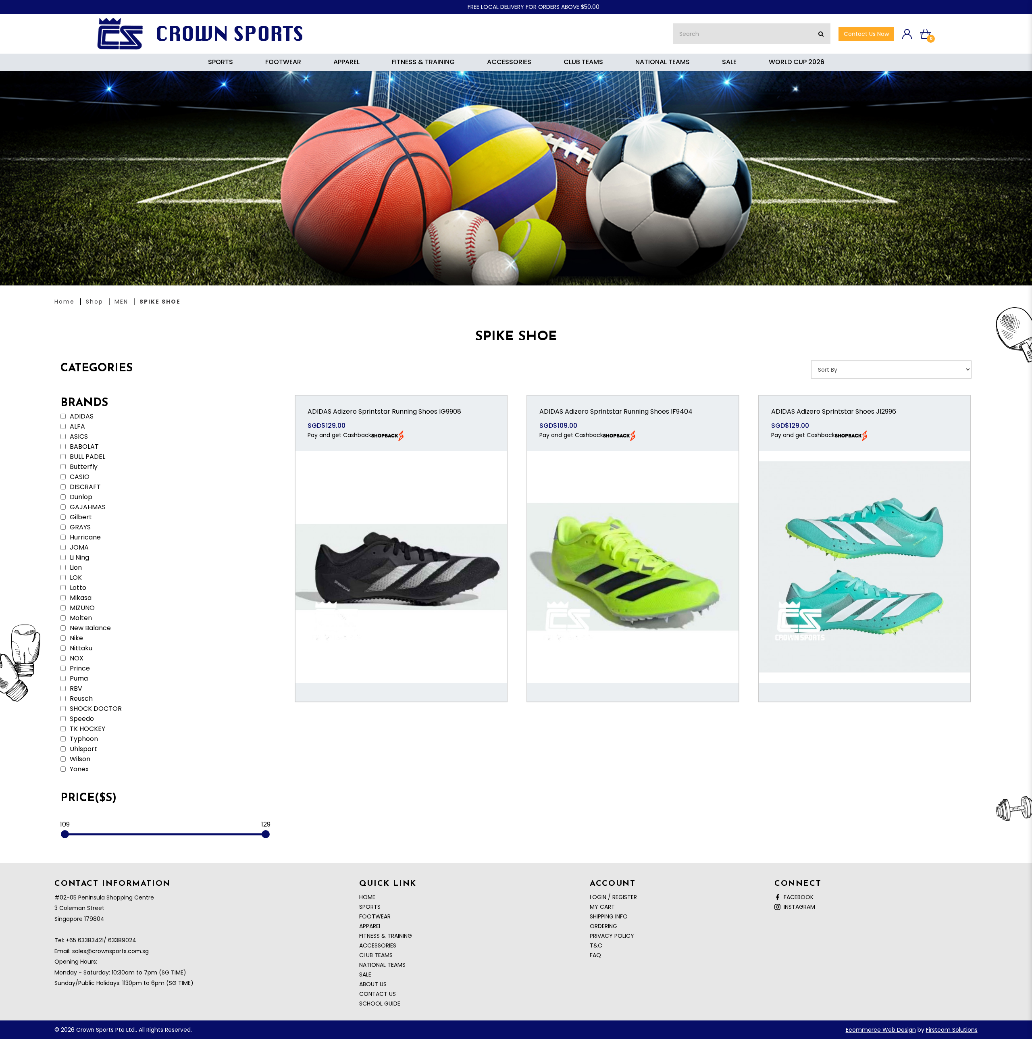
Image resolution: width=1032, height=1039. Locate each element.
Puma (78, 679)
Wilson (79, 759)
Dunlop (80, 497)
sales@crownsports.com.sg (110, 951)
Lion (75, 568)
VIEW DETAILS (401, 550)
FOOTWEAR (375, 916)
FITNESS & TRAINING (385, 936)
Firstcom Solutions (952, 1030)
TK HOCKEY (86, 729)
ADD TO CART (401, 575)
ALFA (76, 427)
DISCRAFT (84, 487)
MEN (121, 302)
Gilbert (80, 517)
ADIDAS (81, 416)
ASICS (78, 437)
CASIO (78, 477)
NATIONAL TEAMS (382, 965)
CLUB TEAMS (376, 955)
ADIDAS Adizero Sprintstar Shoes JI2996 (833, 411)
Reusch (80, 699)
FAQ (595, 955)
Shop (94, 302)
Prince (79, 668)
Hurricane (84, 537)
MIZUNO (81, 608)
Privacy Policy (612, 936)
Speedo (81, 719)
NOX (75, 658)
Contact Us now (866, 34)
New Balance (89, 628)
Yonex (78, 769)
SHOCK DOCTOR (95, 709)
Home (64, 302)
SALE (365, 974)
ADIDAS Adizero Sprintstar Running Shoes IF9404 (616, 411)
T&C (596, 945)
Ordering (603, 926)
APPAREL (370, 926)
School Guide (379, 1003)
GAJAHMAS (87, 507)
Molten (80, 618)
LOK (75, 578)
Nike (75, 638)
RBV (75, 689)
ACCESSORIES (377, 945)
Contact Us (377, 994)
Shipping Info (609, 916)
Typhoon (83, 739)
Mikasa (80, 598)
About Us (373, 984)
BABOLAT (83, 447)
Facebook (797, 897)
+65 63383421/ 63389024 (101, 940)
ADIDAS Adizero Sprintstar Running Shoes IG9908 (384, 411)
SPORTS (370, 907)
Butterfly (83, 467)
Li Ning (78, 558)
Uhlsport (82, 749)
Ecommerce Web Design (881, 1030)
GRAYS (79, 527)
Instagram (797, 907)
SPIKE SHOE (160, 302)
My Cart (602, 907)
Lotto (77, 588)
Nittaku (80, 648)
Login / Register (613, 897)
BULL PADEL (86, 457)
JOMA (78, 547)
